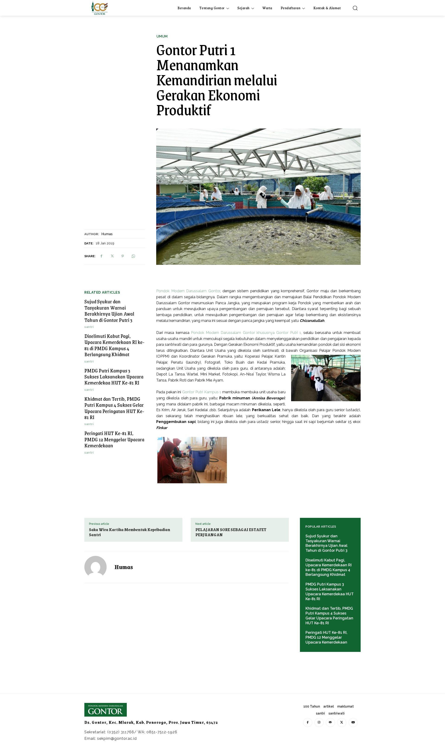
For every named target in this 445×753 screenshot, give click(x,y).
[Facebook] (101, 256)
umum (162, 36)
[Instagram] (319, 722)
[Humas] (98, 567)
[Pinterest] (122, 256)
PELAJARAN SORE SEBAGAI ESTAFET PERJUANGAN (230, 532)
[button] (355, 7)
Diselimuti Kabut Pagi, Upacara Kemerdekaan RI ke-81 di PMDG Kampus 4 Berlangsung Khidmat (114, 345)
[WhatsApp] (133, 256)
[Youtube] (353, 722)
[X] (112, 256)
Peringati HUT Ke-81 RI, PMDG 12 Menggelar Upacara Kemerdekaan (114, 439)
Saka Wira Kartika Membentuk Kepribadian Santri (129, 532)
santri (89, 326)
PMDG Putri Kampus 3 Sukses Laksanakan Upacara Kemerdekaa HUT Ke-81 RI (113, 376)
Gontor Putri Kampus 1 (201, 392)
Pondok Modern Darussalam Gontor (188, 291)
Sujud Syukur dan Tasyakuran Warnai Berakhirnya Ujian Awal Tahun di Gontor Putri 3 (109, 310)
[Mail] (330, 722)
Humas (107, 234)
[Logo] (99, 8)
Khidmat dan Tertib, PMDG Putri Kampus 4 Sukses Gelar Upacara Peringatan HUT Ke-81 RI (114, 408)
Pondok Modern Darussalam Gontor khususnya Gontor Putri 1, (246, 332)
